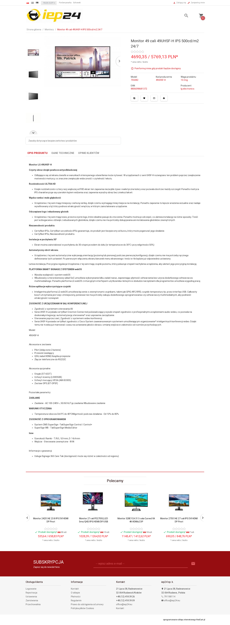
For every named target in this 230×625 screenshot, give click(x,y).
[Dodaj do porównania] (134, 98)
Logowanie (31, 589)
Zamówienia (32, 600)
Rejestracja (31, 592)
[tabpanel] (115, 314)
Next (33, 132)
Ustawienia (31, 596)
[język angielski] (32, 2)
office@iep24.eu (124, 604)
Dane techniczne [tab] (62, 153)
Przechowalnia (33, 604)
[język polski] (27, 2)
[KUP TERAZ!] (65, 515)
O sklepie (75, 592)
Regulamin (76, 600)
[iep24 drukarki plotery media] (54, 16)
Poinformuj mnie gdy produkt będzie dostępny (158, 68)
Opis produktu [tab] (37, 153)
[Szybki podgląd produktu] (64, 491)
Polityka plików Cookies (82, 608)
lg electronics (187, 88)
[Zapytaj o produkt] (154, 98)
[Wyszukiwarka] (182, 16)
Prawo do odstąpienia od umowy (87, 604)
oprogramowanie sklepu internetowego (179, 620)
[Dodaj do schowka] (144, 98)
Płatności (75, 596)
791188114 (169, 596)
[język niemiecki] (37, 2)
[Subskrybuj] (193, 563)
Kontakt (75, 589)
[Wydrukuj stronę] (164, 98)
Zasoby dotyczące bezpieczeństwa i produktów (52, 140)
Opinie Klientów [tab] (88, 153)
